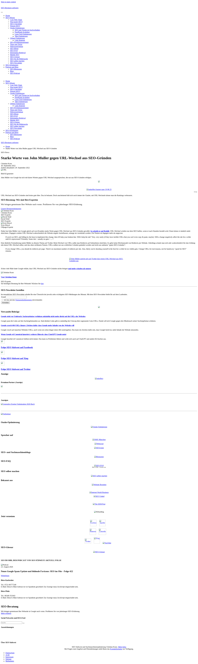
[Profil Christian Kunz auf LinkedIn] (103, 534)
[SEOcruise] (99, 448)
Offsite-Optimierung (17, 38)
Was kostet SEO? (16, 22)
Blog (12, 71)
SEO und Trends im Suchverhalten (27, 30)
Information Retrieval (18, 53)
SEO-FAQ (14, 51)
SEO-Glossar (15, 57)
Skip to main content (8, 2)
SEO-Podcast (15, 73)
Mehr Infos (122, 647)
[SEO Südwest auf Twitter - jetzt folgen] (89, 543)
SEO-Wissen (10, 18)
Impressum (9, 657)
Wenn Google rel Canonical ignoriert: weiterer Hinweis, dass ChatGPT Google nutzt (33, 334)
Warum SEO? (15, 26)
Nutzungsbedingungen (23, 300)
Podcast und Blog (12, 67)
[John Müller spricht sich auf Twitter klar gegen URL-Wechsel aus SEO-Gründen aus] (99, 260)
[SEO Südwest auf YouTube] (108, 543)
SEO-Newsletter (16, 63)
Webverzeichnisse (16, 46)
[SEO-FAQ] (99, 465)
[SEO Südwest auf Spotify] (103, 526)
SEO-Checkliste (16, 24)
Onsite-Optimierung (17, 28)
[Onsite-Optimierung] (99, 427)
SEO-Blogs (14, 49)
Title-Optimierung (21, 36)
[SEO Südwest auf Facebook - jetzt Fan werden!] (94, 526)
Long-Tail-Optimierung (23, 34)
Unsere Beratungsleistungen (11, 209)
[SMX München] (99, 440)
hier (42, 284)
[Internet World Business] (99, 492)
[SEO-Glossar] (99, 552)
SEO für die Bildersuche (19, 59)
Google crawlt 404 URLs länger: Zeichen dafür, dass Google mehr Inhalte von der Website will (37, 325)
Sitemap (8, 659)
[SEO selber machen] (99, 476)
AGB (8, 655)
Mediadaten (10, 661)
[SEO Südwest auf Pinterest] (94, 534)
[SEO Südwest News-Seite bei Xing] (98, 543)
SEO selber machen (17, 61)
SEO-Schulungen (12, 65)
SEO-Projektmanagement (19, 42)
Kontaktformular (116, 649)
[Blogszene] (99, 457)
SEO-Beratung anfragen (9, 8)
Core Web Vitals (16, 20)
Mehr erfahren (6, 613)
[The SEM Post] (99, 504)
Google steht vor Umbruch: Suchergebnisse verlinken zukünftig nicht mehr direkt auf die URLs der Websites (43, 316)
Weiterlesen (5, 576)
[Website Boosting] (99, 485)
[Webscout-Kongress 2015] (99, 444)
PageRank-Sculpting (22, 32)
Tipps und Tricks (16, 44)
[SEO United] (99, 496)
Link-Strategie (20, 40)
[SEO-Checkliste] (99, 378)
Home (8, 16)
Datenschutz (10, 653)
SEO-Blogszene (16, 69)
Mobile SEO (14, 55)
